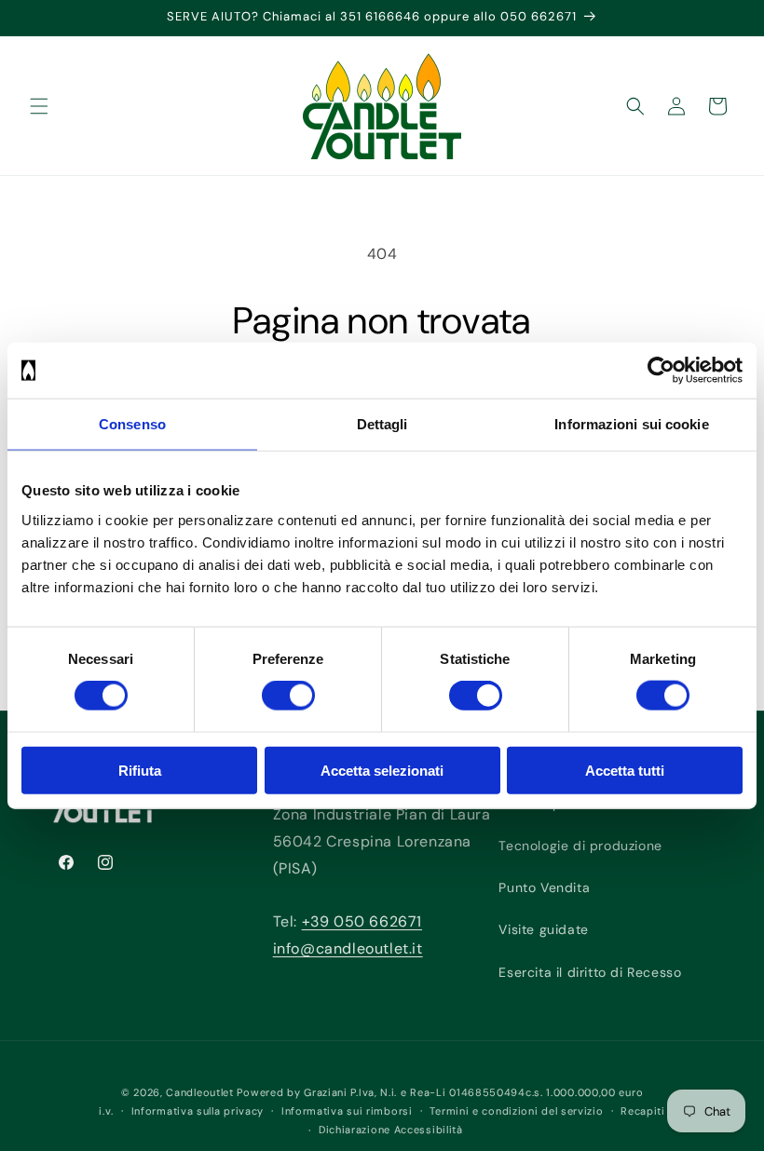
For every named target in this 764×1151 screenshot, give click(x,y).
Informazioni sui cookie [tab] (631, 424)
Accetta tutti (624, 770)
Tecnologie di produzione (580, 845)
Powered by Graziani (292, 1092)
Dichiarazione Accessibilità (391, 1129)
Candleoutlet (199, 1092)
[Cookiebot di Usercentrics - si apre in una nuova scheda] (661, 371)
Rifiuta (139, 770)
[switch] (288, 696)
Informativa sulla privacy (198, 1110)
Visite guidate (543, 929)
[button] (39, 106)
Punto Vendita (544, 887)
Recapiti (643, 1110)
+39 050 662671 (362, 921)
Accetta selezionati (382, 770)
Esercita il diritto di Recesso (589, 972)
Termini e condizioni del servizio (516, 1110)
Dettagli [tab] (382, 424)
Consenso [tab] (132, 424)
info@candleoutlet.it (348, 948)
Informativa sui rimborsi (347, 1110)
